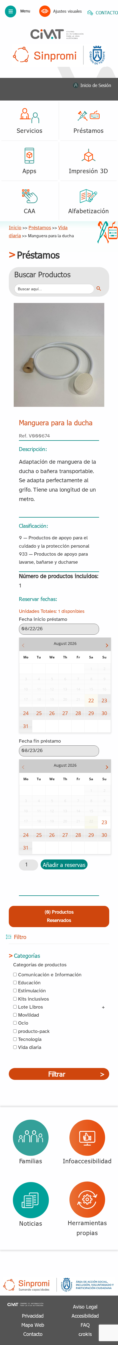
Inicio (15, 227)
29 (91, 713)
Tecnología (29, 1039)
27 (65, 713)
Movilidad (28, 1015)
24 (26, 713)
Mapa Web (32, 1325)
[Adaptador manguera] (59, 306)
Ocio (22, 1023)
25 (39, 713)
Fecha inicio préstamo (43, 619)
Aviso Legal (85, 1306)
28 (78, 713)
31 (26, 726)
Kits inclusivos (33, 999)
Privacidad (33, 1315)
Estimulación (31, 991)
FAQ (85, 1325)
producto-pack (33, 1031)
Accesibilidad (85, 1315)
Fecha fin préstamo (40, 741)
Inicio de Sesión (95, 85)
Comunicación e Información (49, 975)
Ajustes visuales (67, 11)
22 (91, 700)
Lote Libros (30, 1007)
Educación (29, 983)
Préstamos (40, 227)
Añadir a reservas (64, 864)
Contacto (33, 1334)
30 (104, 713)
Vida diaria (29, 1047)
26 (52, 713)
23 (104, 700)
